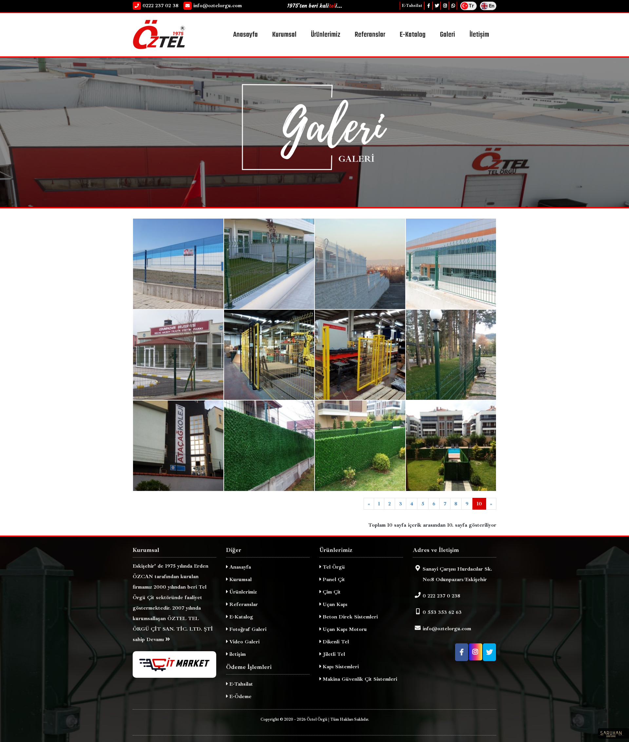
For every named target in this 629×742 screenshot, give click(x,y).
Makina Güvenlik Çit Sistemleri (359, 679)
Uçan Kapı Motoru (344, 629)
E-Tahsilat (412, 5)
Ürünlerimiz (242, 592)
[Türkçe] (468, 5)
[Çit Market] (174, 664)
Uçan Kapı (334, 604)
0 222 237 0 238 (441, 596)
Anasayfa (299, 182)
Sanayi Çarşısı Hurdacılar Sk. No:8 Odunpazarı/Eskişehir (457, 574)
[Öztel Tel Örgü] (178, 263)
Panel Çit (333, 579)
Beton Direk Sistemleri (349, 617)
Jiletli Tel (333, 654)
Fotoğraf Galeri (247, 629)
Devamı (155, 639)
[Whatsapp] (453, 6)
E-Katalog (240, 617)
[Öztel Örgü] (174, 34)
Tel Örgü (333, 567)
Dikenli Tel (335, 641)
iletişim (237, 654)
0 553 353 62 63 (442, 612)
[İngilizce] (488, 5)
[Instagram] (445, 6)
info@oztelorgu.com (447, 628)
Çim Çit (331, 592)
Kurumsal (240, 579)
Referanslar (243, 604)
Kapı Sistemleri (340, 666)
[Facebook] (428, 6)
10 (479, 503)
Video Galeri (243, 641)
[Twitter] (436, 6)
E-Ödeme (240, 696)
